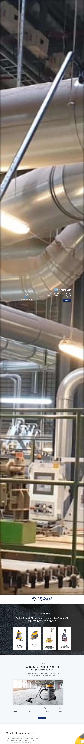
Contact (52, 603)
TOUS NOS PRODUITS (42, 718)
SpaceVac (48, 603)
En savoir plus (42, 299)
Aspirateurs (25, 603)
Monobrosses (37, 603)
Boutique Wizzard (58, 603)
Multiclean (42, 291)
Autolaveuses (31, 603)
